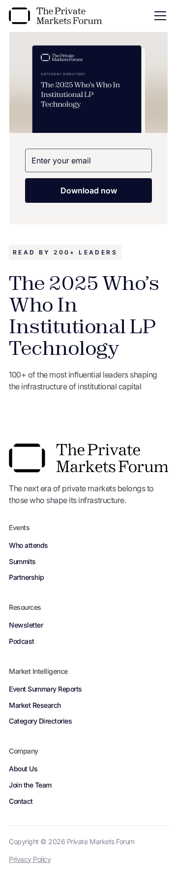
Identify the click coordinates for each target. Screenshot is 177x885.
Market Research (35, 705)
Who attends (28, 545)
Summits (22, 561)
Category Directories (40, 721)
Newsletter (26, 625)
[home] (55, 15)
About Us (23, 768)
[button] (158, 16)
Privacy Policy (30, 859)
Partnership (26, 577)
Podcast (21, 641)
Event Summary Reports (45, 689)
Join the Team (30, 785)
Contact (21, 801)
